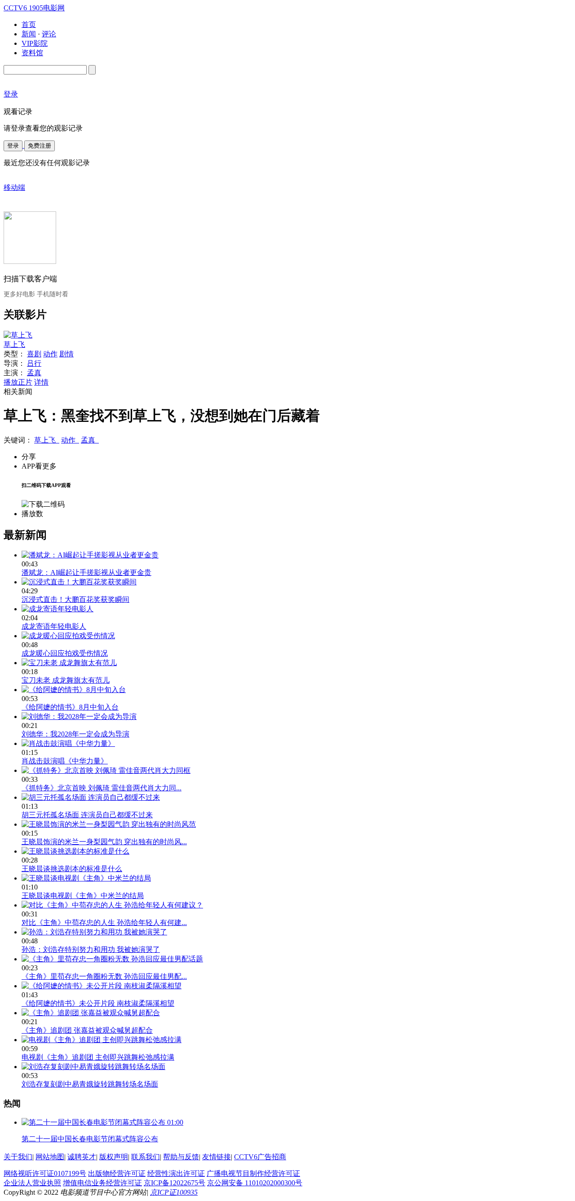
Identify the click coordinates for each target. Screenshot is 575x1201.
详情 (41, 382)
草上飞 (14, 344)
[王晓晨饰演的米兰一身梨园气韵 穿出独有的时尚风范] (109, 824)
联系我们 (145, 1157)
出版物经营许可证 (117, 1173)
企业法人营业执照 (32, 1183)
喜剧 (34, 354)
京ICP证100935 (174, 1192)
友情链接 (216, 1157)
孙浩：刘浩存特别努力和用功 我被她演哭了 (91, 949)
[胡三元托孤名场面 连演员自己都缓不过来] (91, 797)
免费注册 (39, 145)
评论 (49, 34)
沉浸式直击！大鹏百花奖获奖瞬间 (75, 599)
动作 (50, 354)
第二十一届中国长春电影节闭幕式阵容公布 (90, 1139)
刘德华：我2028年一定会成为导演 (75, 734)
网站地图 (49, 1157)
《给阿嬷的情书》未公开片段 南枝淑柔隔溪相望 (98, 1003)
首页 (29, 24)
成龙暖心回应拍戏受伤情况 (65, 653)
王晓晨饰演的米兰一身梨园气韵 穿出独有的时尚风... (104, 842)
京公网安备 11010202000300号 (254, 1183)
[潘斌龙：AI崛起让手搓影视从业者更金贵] (90, 555)
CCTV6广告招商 (260, 1157)
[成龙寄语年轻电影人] (57, 609)
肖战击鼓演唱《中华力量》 (65, 761)
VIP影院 (35, 43)
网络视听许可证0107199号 (45, 1173)
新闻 (29, 34)
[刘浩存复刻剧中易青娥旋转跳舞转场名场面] (93, 1066)
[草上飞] (18, 335)
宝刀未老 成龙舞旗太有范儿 (66, 680)
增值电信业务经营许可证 (102, 1183)
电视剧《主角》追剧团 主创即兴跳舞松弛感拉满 (98, 1057)
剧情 (66, 354)
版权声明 (113, 1157)
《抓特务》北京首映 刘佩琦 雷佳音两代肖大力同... (101, 788)
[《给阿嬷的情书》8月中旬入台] (74, 689)
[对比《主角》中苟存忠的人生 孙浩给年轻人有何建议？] (112, 905)
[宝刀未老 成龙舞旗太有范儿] (69, 662)
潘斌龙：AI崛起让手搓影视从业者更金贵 (86, 572)
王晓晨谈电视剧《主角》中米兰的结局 (83, 895)
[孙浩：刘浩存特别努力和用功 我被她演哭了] (94, 932)
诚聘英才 (81, 1157)
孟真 (34, 373)
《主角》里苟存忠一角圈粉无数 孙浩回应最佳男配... (104, 976)
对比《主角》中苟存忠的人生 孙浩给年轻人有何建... (104, 922)
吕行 (34, 363)
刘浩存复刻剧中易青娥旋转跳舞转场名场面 (90, 1084)
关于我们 (18, 1157)
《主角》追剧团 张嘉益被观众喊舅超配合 (87, 1030)
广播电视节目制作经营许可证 (253, 1173)
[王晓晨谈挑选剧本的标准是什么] (75, 851)
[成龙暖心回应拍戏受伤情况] (68, 636)
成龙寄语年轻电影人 (54, 626)
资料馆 (32, 53)
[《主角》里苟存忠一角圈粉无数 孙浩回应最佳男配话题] (112, 959)
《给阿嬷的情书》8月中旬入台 (70, 707)
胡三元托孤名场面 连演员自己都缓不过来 (87, 815)
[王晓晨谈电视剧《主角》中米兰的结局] (86, 878)
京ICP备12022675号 (174, 1183)
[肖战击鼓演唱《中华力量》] (68, 743)
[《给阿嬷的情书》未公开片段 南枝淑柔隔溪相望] (101, 986)
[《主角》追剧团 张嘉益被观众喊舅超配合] (91, 1013)
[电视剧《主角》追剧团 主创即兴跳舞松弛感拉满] (101, 1039)
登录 (13, 145)
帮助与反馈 (181, 1157)
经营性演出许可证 (176, 1173)
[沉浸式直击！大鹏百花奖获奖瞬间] (79, 582)
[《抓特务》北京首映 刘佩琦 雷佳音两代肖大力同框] (106, 770)
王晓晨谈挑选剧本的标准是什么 (72, 868)
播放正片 (18, 382)
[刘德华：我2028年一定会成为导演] (79, 716)
